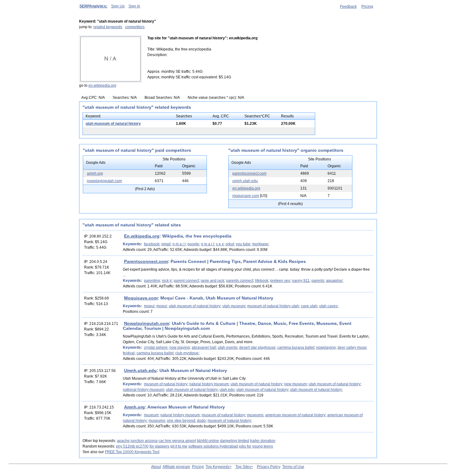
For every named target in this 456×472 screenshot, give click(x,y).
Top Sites (243, 467)
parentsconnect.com (249, 173)
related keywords (107, 27)
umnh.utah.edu (245, 181)
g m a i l (179, 244)
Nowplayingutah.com (146, 323)
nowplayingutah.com (104, 181)
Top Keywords (218, 467)
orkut (230, 244)
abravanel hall (204, 347)
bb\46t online (208, 441)
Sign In (134, 6)
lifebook (261, 280)
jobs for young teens (256, 446)
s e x (220, 244)
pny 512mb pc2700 (132, 446)
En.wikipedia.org (141, 236)
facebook (151, 244)
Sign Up (118, 6)
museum (151, 415)
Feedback (348, 6)
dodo (201, 420)
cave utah (309, 306)
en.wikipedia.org (102, 85)
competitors (135, 27)
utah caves (328, 306)
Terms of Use (293, 467)
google (193, 244)
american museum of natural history (295, 415)
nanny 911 (301, 280)
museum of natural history (165, 384)
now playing (179, 347)
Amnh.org (134, 406)
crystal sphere (156, 347)
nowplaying (326, 347)
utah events (227, 347)
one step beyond (181, 420)
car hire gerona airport (177, 441)
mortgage (260, 244)
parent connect (186, 280)
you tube (243, 244)
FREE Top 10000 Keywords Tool (132, 452)
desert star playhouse (257, 347)
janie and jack (212, 280)
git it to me (178, 446)
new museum (295, 384)
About (156, 467)
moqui (149, 306)
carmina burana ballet (295, 347)
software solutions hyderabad (213, 446)
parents (317, 280)
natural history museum (209, 384)
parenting (152, 280)
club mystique (187, 353)
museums (255, 415)
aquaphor (334, 280)
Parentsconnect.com (146, 261)
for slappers (159, 446)
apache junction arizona (137, 441)
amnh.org (95, 173)
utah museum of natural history (113, 123)
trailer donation (262, 441)
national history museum (143, 389)
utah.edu (227, 389)
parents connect (239, 280)
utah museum (233, 306)
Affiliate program (176, 467)
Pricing (367, 6)
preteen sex (280, 280)
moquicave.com (245, 196)
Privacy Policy (268, 467)
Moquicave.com (141, 297)
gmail (166, 244)
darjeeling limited (234, 441)
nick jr (167, 280)
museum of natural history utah (273, 306)
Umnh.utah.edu (140, 370)
